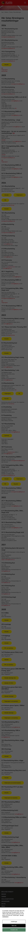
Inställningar (14, 921)
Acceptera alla (14, 930)
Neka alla (14, 925)
